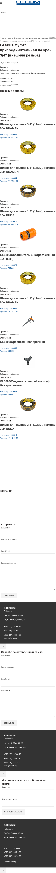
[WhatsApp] (5, 65)
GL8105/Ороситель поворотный (22, 341)
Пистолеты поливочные (38, 38)
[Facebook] (1, 65)
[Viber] (10, 65)
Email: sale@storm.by (13, 480)
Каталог (10, 38)
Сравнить (4, 67)
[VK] (7, 65)
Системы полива (21, 38)
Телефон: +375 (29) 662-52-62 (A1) (19, 458)
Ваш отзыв (5, 691)
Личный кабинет (7, 509)
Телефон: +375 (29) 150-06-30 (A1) (19, 461)
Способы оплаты (7, 517)
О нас (2, 502)
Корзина (3, 512)
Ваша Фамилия (7, 667)
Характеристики (7, 78)
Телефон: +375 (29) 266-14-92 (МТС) (20, 469)
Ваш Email (5, 551)
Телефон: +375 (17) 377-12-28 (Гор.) (20, 472)
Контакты (4, 507)
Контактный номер (9, 539)
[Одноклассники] (4, 65)
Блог (2, 504)
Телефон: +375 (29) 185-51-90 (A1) (19, 465)
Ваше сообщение (8, 563)
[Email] (2, 65)
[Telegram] (8, 65)
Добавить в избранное (9, 70)
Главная (3, 38)
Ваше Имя (5, 528)
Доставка (4, 514)
